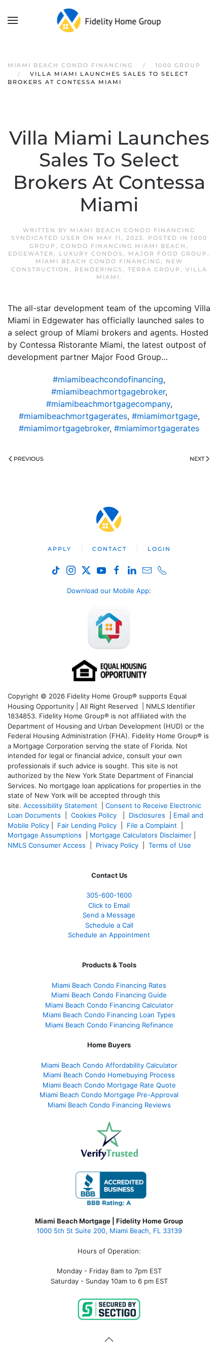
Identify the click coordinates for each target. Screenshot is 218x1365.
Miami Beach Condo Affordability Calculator (109, 1065)
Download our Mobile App (108, 591)
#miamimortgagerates (156, 428)
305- (109, 895)
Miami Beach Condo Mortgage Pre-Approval (109, 1095)
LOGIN (159, 548)
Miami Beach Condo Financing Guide (109, 995)
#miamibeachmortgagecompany (108, 404)
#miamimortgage (165, 416)
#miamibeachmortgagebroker (108, 391)
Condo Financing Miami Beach (123, 245)
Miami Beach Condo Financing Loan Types (109, 1015)
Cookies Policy (95, 815)
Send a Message (109, 915)
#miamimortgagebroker (64, 428)
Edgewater (31, 253)
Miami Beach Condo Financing (98, 261)
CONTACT (109, 548)
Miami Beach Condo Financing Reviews (109, 1105)
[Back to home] (109, 20)
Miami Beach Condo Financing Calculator (109, 1005)
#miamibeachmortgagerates (73, 416)
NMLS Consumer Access (47, 845)
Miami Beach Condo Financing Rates (109, 985)
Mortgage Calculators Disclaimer (141, 835)
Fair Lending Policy (87, 825)
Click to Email (109, 905)
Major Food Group (167, 253)
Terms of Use (171, 845)
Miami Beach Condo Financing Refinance (109, 1025)
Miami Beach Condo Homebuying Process (109, 1075)
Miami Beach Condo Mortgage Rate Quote (109, 1085)
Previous (29, 458)
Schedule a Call (109, 925)
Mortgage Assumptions (45, 835)
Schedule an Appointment (109, 935)
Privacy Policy (117, 845)
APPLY (59, 548)
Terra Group (154, 269)
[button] (13, 20)
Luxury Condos (91, 253)
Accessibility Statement (60, 805)
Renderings (99, 269)
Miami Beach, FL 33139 (109, 1231)
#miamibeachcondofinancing (108, 379)
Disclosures (147, 815)
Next (197, 458)
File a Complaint (153, 825)
